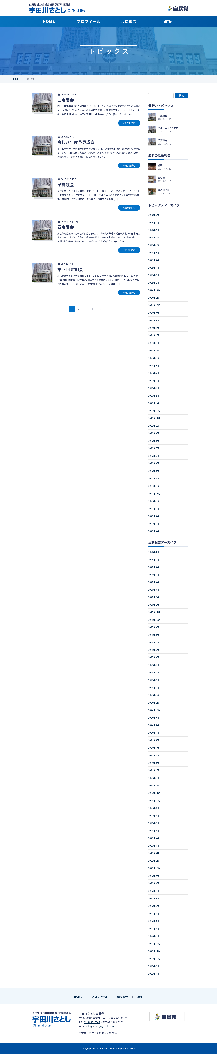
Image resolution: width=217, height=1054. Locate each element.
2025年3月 (153, 672)
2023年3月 (153, 853)
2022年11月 (154, 418)
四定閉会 (65, 227)
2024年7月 (153, 732)
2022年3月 (153, 470)
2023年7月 (153, 823)
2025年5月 (153, 267)
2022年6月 (153, 455)
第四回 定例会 (70, 269)
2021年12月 (154, 485)
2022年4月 (153, 913)
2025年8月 (153, 634)
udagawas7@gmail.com (100, 1026)
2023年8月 (153, 815)
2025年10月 (154, 245)
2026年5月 (153, 574)
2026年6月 (153, 214)
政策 (140, 997)
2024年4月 (153, 327)
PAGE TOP (208, 1018)
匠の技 (161, 177)
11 (93, 309)
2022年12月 (154, 410)
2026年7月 (153, 559)
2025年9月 (153, 252)
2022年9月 (153, 433)
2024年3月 (153, 762)
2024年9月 (153, 312)
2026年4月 (153, 582)
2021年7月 (153, 508)
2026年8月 (153, 552)
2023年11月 (154, 792)
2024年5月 (153, 747)
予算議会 (65, 184)
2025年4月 (153, 664)
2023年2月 (153, 395)
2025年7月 (153, 642)
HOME (78, 997)
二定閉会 (65, 100)
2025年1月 (153, 282)
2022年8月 (153, 440)
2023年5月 (153, 380)
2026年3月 (153, 222)
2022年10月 (154, 425)
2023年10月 (154, 358)
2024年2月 (153, 335)
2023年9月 (153, 365)
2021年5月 (153, 523)
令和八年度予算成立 (76, 142)
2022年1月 (153, 936)
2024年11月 (154, 297)
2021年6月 (153, 516)
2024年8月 (153, 725)
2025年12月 (154, 237)
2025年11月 (154, 612)
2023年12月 (154, 350)
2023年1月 (153, 403)
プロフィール (100, 997)
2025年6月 (153, 260)
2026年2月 (153, 229)
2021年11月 (154, 493)
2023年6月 (153, 372)
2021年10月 (154, 501)
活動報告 (122, 997)
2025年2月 (153, 275)
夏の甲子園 (163, 190)
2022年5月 (153, 463)
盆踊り (161, 165)
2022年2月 (153, 478)
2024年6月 (153, 320)
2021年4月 (153, 531)
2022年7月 (153, 448)
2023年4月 (153, 388)
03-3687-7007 (92, 1022)
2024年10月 (154, 305)
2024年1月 (153, 342)
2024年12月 (154, 290)
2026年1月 (153, 604)
